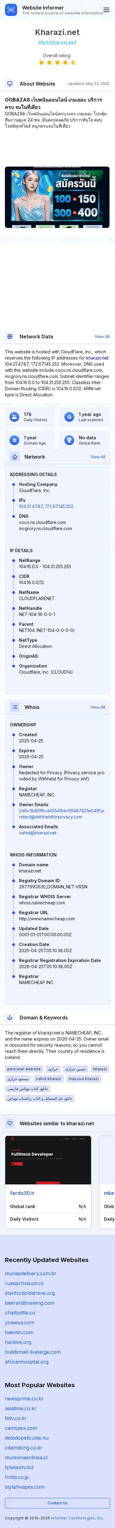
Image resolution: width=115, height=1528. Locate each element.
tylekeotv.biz (19, 1467)
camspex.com (21, 1428)
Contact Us (57, 1503)
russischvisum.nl (24, 1283)
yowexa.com (19, 1322)
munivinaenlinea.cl (26, 1457)
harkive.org (18, 1342)
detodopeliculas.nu (26, 1438)
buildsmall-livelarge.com (33, 1352)
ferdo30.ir (22, 1193)
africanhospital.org (26, 1362)
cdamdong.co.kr (23, 1448)
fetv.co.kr (16, 1418)
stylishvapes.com (24, 1487)
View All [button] (102, 336)
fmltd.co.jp (17, 1477)
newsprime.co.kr (24, 1398)
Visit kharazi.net (57, 42)
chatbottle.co (20, 1313)
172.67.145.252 (59, 506)
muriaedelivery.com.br (30, 1273)
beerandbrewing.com (29, 1303)
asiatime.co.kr (20, 1408)
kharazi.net (97, 357)
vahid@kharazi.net (37, 832)
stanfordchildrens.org (30, 1293)
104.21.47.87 (31, 506)
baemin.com (19, 1332)
